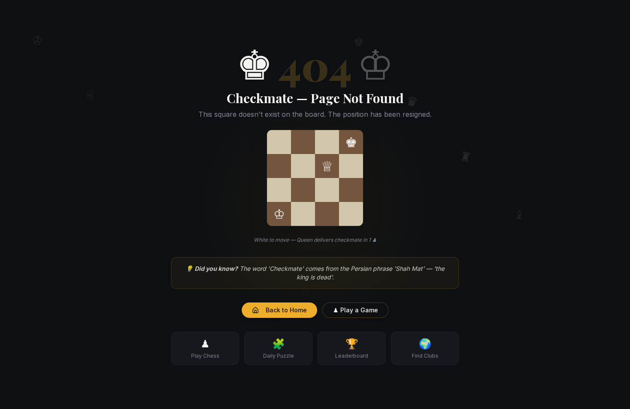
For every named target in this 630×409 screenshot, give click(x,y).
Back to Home (286, 310)
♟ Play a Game (355, 310)
